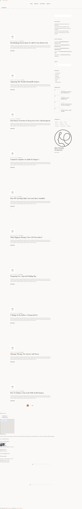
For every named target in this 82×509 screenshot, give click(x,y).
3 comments (20, 157)
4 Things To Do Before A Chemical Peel (23, 315)
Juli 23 (13, 37)
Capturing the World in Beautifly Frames (24, 82)
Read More (12, 50)
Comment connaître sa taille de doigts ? (24, 159)
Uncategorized (16, 41)
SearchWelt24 (19, 508)
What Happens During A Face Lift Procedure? (26, 237)
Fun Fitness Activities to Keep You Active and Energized (30, 121)
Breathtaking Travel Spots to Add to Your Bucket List (29, 43)
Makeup (11, 41)
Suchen (70, 16)
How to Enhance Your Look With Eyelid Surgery (27, 393)
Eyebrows (12, 196)
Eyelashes (12, 157)
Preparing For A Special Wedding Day (23, 276)
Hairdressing (16, 352)
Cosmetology (12, 235)
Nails (11, 274)
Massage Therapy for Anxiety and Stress (24, 354)
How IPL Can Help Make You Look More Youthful (27, 198)
